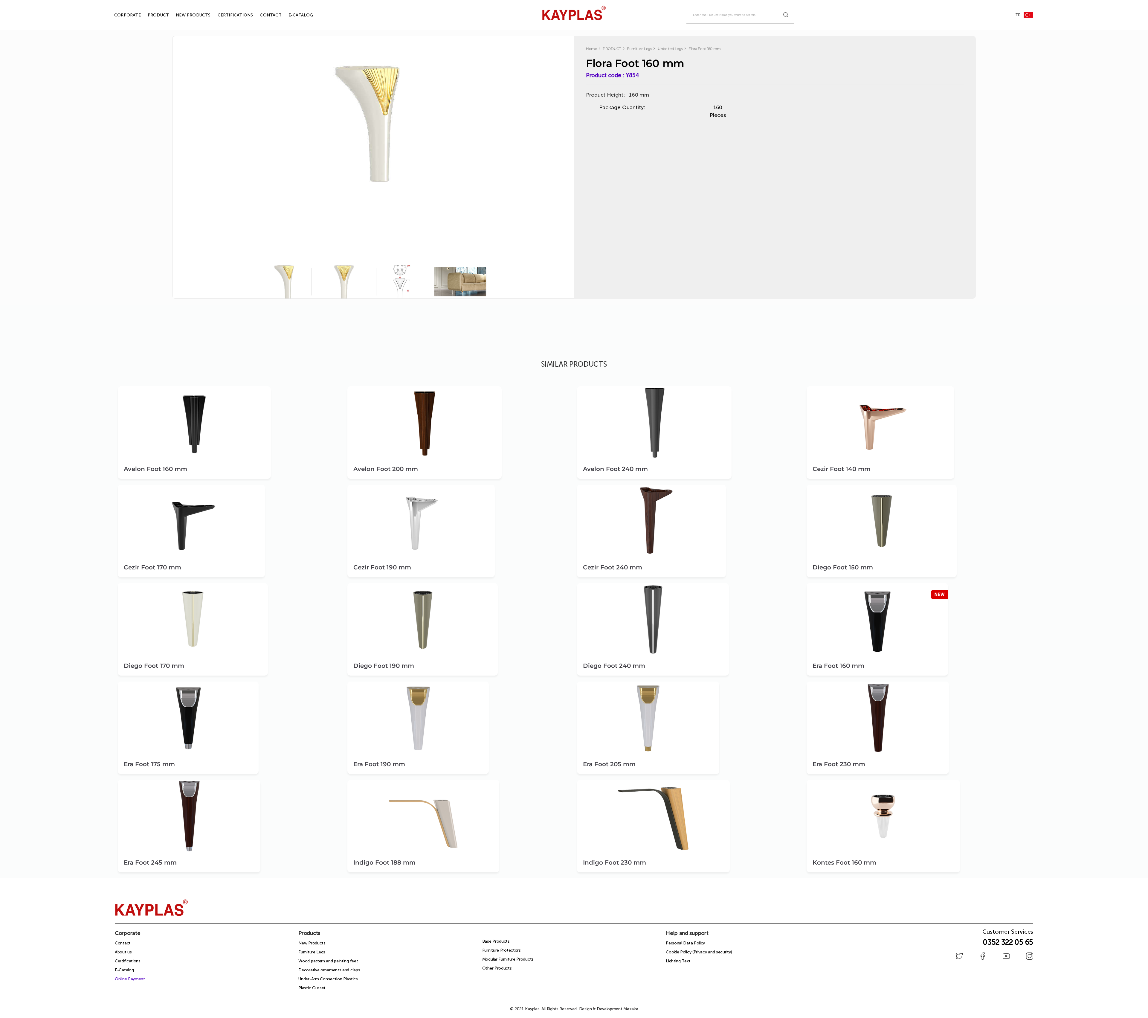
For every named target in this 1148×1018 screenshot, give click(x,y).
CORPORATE (120, 15)
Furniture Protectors (501, 950)
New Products (311, 943)
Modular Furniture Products (508, 959)
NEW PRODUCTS (186, 15)
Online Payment (130, 979)
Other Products (497, 968)
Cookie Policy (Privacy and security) (699, 952)
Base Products (496, 941)
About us (123, 952)
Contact (123, 943)
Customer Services (1007, 933)
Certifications (128, 961)
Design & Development (608, 1008)
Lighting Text (678, 961)
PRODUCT (151, 15)
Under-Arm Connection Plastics (328, 979)
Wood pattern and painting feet (328, 961)
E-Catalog (124, 970)
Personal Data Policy (685, 943)
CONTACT (264, 15)
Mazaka (630, 1008)
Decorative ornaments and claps (329, 970)
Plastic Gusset (312, 987)
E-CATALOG (294, 15)
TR (1018, 14)
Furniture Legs (311, 952)
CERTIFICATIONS (228, 15)
